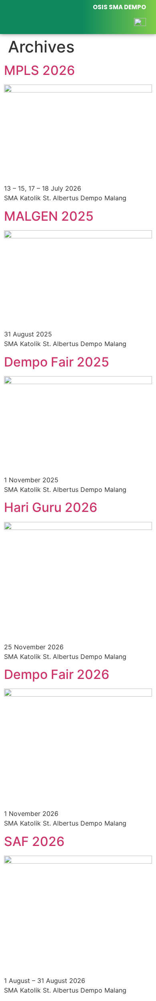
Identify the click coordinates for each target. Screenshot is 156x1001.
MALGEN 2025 (49, 216)
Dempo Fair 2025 (56, 362)
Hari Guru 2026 (50, 507)
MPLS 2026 (39, 70)
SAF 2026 (34, 841)
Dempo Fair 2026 (56, 674)
